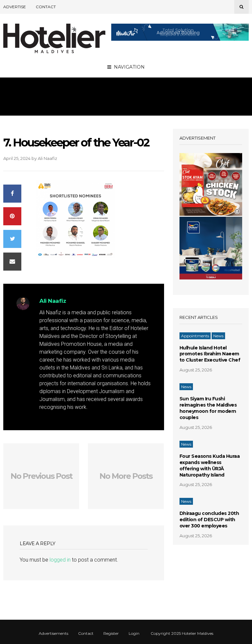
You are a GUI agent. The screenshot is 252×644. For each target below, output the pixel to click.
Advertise (14, 6)
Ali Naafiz (47, 158)
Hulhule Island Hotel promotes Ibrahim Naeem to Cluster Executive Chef (210, 354)
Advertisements (53, 633)
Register (111, 633)
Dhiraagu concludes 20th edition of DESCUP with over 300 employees (209, 519)
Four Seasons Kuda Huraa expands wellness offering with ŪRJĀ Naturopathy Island (209, 465)
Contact (46, 6)
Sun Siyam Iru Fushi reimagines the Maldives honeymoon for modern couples (208, 408)
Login (134, 633)
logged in (60, 560)
